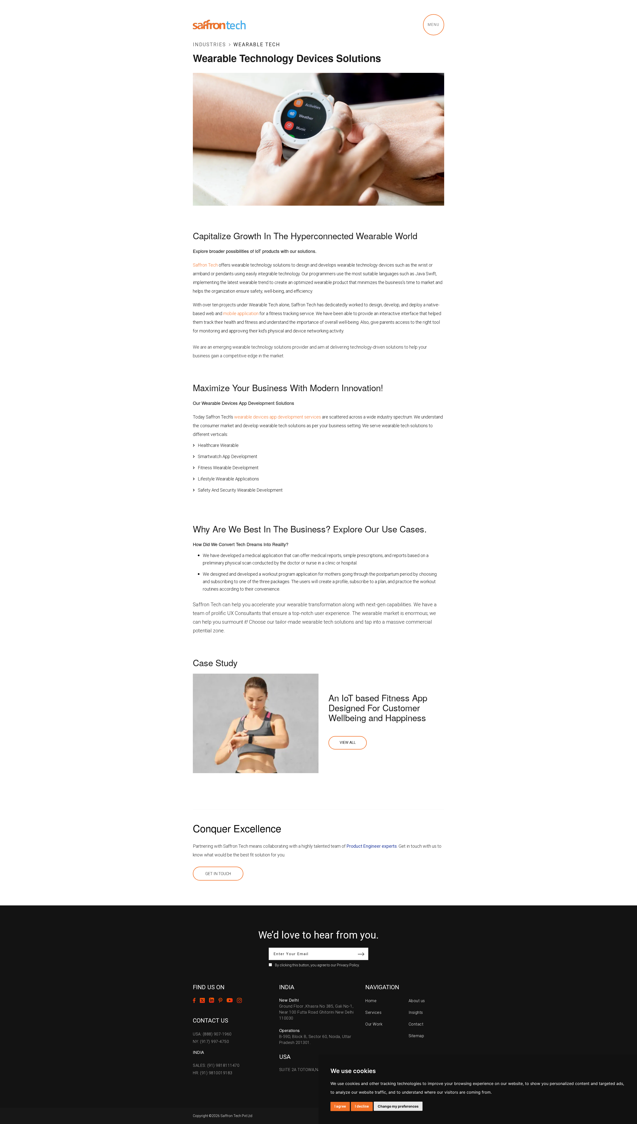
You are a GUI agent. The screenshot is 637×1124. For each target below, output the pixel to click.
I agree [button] (340, 1106)
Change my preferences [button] (398, 1106)
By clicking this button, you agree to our (317, 965)
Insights (416, 1012)
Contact (416, 1024)
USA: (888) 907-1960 (212, 1034)
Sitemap (416, 1035)
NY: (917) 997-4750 (211, 1041)
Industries (209, 44)
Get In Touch (218, 873)
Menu (433, 25)
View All (348, 742)
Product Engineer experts (372, 846)
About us (417, 1000)
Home (370, 1000)
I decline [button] (362, 1106)
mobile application (241, 313)
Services (373, 1012)
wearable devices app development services (277, 417)
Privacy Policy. (348, 965)
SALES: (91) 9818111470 (216, 1065)
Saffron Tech (205, 265)
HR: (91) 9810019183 (212, 1073)
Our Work (373, 1024)
